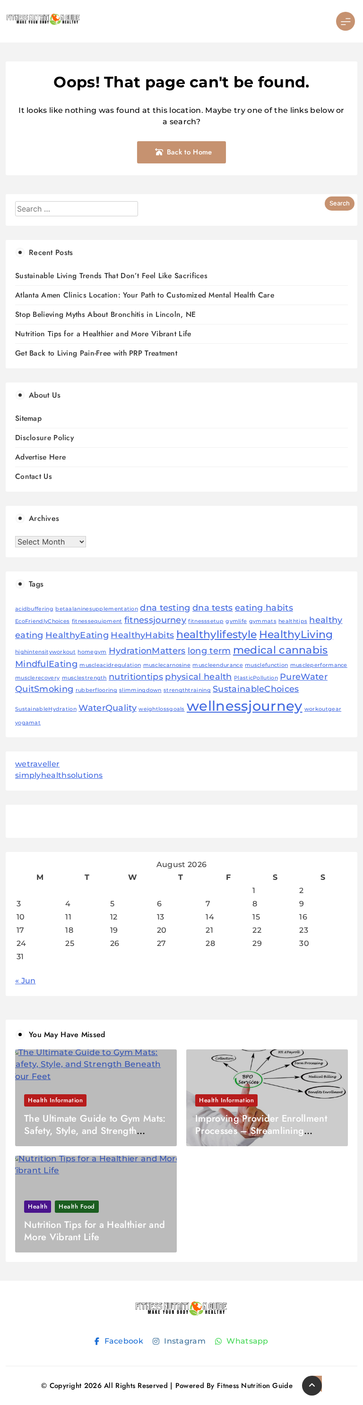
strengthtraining (187, 690)
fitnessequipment (97, 621)
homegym (92, 652)
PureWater (304, 676)
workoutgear (322, 709)
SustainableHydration (46, 709)
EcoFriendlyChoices (42, 621)
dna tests (212, 608)
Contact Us (33, 476)
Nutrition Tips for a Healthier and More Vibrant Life (103, 333)
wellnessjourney (244, 706)
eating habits (264, 608)
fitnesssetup (206, 621)
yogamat (28, 723)
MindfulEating (46, 664)
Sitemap (28, 418)
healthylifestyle (216, 634)
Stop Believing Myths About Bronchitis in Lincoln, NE (105, 314)
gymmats (263, 621)
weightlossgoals (161, 709)
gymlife (236, 621)
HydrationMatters (147, 651)
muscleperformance (318, 665)
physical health (198, 676)
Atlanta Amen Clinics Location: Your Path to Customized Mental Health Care (144, 295)
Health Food (77, 1206)
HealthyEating (77, 635)
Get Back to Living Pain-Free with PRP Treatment (96, 353)
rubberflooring (96, 690)
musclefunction (266, 665)
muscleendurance (217, 665)
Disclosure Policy (44, 437)
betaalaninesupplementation (96, 609)
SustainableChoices (256, 689)
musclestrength (84, 678)
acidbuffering (34, 609)
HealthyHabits (142, 635)
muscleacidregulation (110, 665)
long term (209, 651)
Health (37, 1206)
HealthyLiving (296, 634)
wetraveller (37, 763)
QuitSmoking (44, 689)
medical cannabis (280, 649)
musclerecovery (37, 678)
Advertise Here (40, 456)
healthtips (292, 621)
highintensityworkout (45, 652)
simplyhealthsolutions (59, 775)
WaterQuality (107, 708)
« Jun (25, 980)
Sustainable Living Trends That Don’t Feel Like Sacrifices (111, 275)
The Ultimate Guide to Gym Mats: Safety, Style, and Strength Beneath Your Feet (94, 1131)
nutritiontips (136, 676)
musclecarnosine (167, 665)
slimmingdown (140, 690)
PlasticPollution (256, 678)
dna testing (165, 608)
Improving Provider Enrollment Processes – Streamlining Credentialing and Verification (261, 1131)
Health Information (55, 1100)
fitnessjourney (155, 620)
